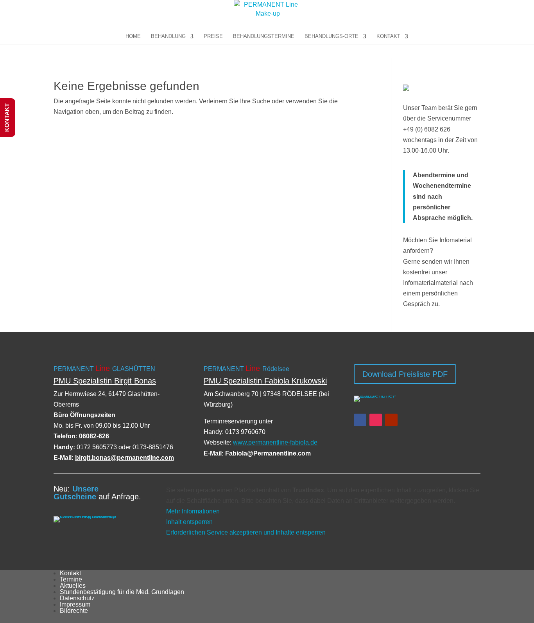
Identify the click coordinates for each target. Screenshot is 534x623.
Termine (71, 579)
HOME (133, 36)
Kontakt (70, 573)
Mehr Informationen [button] (193, 511)
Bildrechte (74, 610)
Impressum (75, 604)
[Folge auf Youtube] (391, 420)
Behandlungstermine (263, 36)
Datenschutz (77, 598)
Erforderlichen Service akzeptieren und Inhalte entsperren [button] (246, 532)
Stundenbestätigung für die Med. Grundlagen (122, 592)
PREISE (213, 36)
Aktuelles (73, 585)
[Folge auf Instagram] (375, 420)
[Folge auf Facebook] (360, 420)
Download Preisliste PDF (405, 374)
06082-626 (94, 436)
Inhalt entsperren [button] (189, 522)
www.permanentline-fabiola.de (275, 442)
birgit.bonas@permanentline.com (124, 457)
